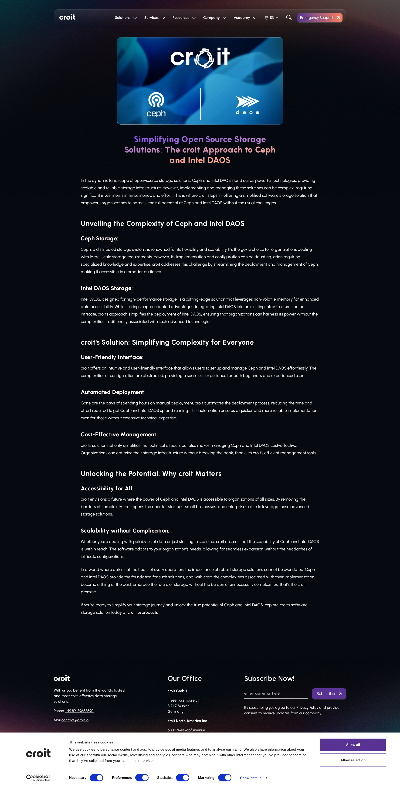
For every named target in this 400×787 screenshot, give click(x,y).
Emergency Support (316, 17)
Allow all (353, 745)
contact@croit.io (74, 720)
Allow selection (353, 760)
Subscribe (326, 693)
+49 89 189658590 (79, 711)
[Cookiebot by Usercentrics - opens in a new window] (38, 777)
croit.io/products (143, 612)
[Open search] (289, 17)
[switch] (142, 777)
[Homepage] (67, 17)
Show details (250, 778)
